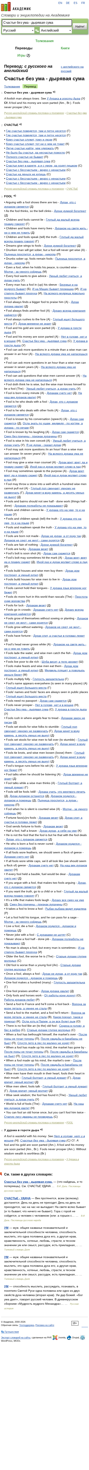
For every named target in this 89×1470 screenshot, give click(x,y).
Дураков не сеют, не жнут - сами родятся (32, 540)
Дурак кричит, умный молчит (29, 1090)
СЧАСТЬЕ (72, 188)
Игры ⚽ (23, 55)
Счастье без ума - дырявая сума (28, 161)
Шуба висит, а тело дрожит (60, 661)
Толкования (44, 41)
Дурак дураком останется (27, 796)
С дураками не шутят (51, 934)
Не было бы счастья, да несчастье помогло (35, 152)
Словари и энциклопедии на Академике (35, 15)
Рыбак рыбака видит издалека (65, 908)
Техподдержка (26, 1325)
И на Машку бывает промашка (53, 289)
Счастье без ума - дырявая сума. (28, 1181)
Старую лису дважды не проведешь (28, 1116)
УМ (6, 1227)
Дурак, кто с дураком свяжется (26, 839)
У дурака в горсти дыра (63, 98)
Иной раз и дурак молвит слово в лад (55, 466)
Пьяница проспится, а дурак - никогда (30, 254)
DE (68, 3)
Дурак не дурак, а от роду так (61, 536)
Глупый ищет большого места (26, 687)
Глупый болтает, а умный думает (44, 1077)
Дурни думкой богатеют (70, 211)
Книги (65, 48)
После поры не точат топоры (23, 1051)
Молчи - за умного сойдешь (23, 271)
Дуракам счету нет (59, 393)
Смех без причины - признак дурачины (30, 436)
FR (83, 3)
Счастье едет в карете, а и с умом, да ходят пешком (41, 165)
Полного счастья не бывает (24, 156)
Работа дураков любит (19, 999)
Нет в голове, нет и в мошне (54, 705)
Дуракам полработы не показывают (38, 505)
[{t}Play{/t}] (54, 91)
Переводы (23, 48)
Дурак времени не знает (34, 323)
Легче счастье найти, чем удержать (30, 148)
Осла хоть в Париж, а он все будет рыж (48, 1021)
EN (60, 3)
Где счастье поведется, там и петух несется (36, 130)
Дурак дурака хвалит (55, 991)
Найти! (79, 26)
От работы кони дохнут (60, 995)
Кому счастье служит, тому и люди (29, 139)
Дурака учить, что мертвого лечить (61, 791)
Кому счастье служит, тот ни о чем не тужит (35, 143)
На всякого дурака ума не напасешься (61, 354)
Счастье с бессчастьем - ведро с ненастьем (36, 169)
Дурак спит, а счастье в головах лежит (59, 635)
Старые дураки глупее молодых (48, 1030)
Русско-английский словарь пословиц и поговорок (34, 113)
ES (75, 3)
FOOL (69, 1122)
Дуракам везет (38, 549)
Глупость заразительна (48, 679)
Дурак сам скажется (65, 432)
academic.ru (16, 6)
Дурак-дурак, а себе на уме (58, 830)
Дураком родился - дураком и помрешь (31, 978)
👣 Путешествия (10, 1331)
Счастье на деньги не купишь (26, 174)
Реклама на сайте (44, 1325)
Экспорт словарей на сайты (15, 1337)
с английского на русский (72, 69)
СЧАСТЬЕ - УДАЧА (17, 1198)
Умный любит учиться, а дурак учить (51, 388)
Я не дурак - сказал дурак (43, 445)
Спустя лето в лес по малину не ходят (43, 1043)
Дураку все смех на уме (68, 900)
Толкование (12, 86)
